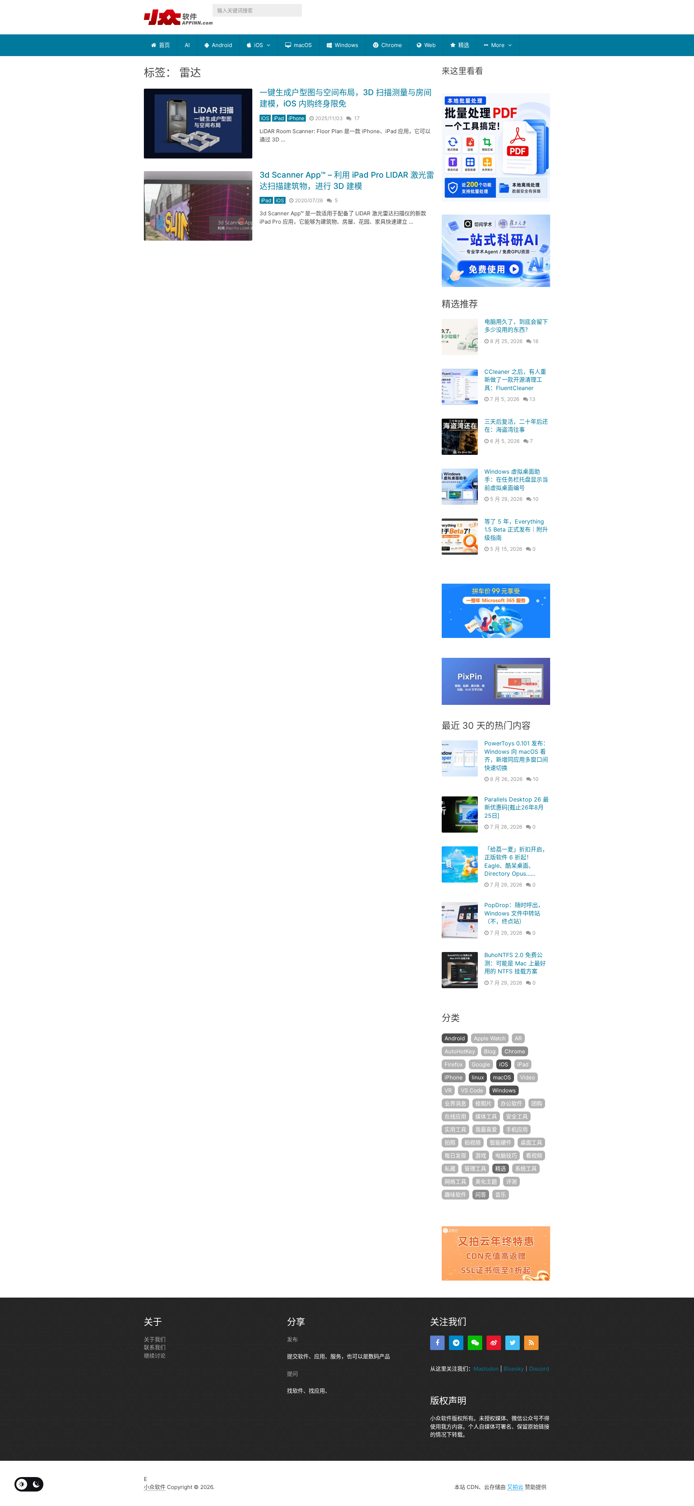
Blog (490, 1051)
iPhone (296, 118)
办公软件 (511, 1103)
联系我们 (155, 1347)
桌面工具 (531, 1142)
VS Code (472, 1090)
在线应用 (455, 1116)
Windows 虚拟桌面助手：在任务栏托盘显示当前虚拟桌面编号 (516, 479)
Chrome (391, 45)
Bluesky (514, 1368)
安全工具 (517, 1116)
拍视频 (472, 1142)
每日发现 (455, 1155)
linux (478, 1077)
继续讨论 (155, 1355)
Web (429, 45)
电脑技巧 (506, 1155)
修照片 (483, 1103)
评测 (511, 1181)
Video (527, 1077)
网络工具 (455, 1181)
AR (518, 1038)
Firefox (454, 1064)
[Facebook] (437, 1343)
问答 (480, 1194)
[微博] (494, 1343)
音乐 (500, 1194)
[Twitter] (512, 1343)
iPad (279, 118)
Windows (345, 45)
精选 (463, 45)
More (497, 45)
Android (221, 45)
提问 (292, 1373)
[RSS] (531, 1343)
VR (448, 1090)
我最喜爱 (486, 1129)
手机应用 (517, 1129)
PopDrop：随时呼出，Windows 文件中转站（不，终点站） (514, 913)
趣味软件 (455, 1194)
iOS (258, 45)
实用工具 (455, 1129)
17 (357, 118)
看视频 (534, 1155)
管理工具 (475, 1168)
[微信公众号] (475, 1343)
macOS (302, 45)
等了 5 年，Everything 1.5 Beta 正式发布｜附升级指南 (516, 529)
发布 (292, 1339)
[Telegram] (456, 1343)
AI (187, 45)
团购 (536, 1103)
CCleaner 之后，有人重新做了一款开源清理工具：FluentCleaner (515, 380)
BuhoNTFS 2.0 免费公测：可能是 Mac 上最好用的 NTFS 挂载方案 (515, 963)
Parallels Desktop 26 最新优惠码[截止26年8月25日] (516, 807)
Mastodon (486, 1368)
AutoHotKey (460, 1051)
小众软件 (155, 1487)
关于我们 (155, 1339)
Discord (539, 1368)
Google (481, 1064)
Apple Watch (490, 1038)
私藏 (450, 1168)
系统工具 (526, 1168)
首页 (164, 45)
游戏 (480, 1155)
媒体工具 (486, 1116)
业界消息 (455, 1103)
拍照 (450, 1142)
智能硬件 (500, 1142)
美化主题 (486, 1181)
